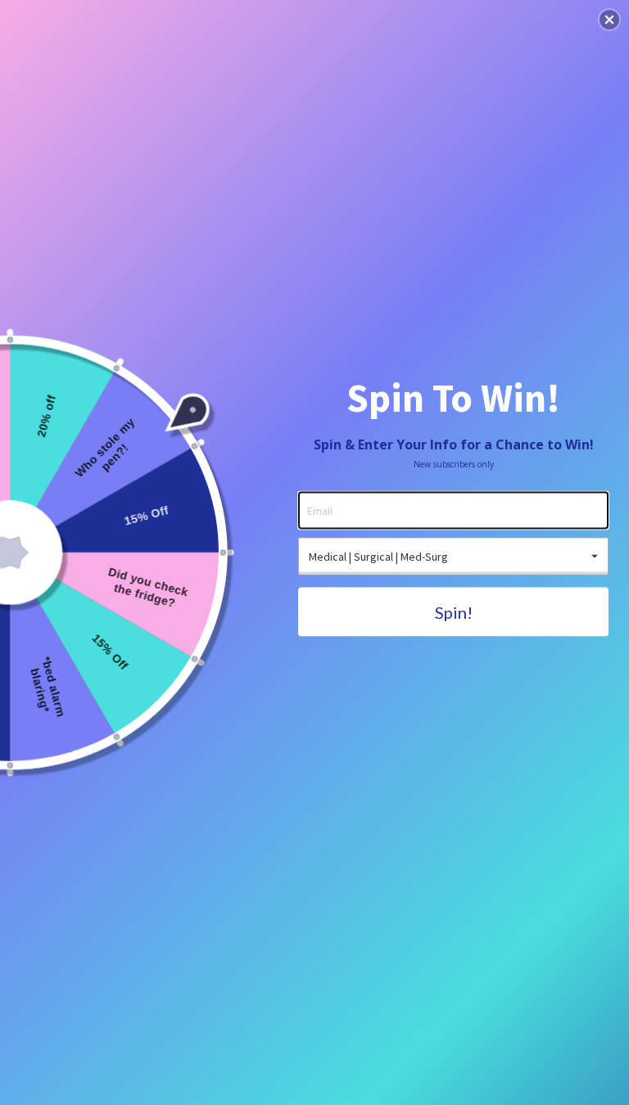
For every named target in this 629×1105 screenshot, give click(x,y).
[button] (609, 19)
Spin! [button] (454, 612)
